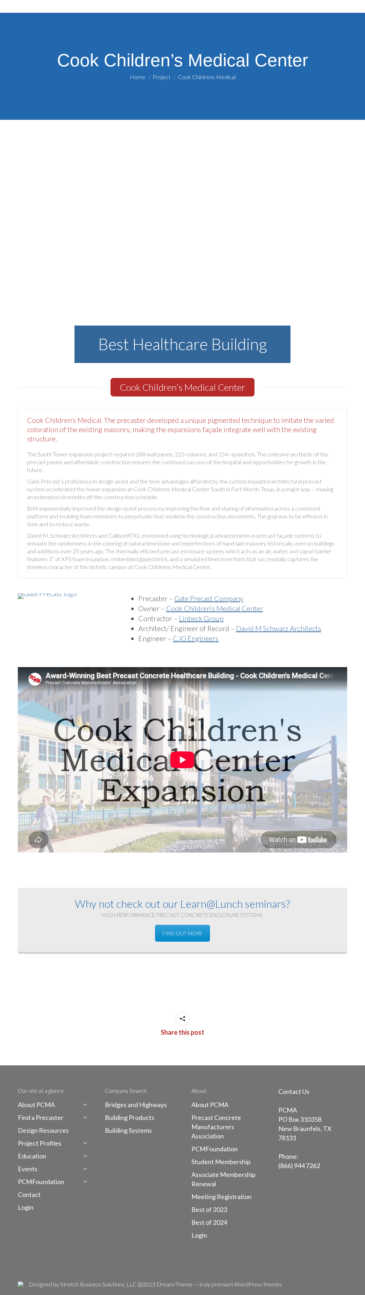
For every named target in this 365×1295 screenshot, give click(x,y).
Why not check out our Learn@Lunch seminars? (182, 903)
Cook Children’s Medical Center (214, 608)
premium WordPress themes (246, 1284)
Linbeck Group (201, 618)
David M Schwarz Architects (278, 628)
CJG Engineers (196, 638)
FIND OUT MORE (182, 933)
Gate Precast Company (208, 598)
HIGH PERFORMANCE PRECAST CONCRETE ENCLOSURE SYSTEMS (182, 915)
